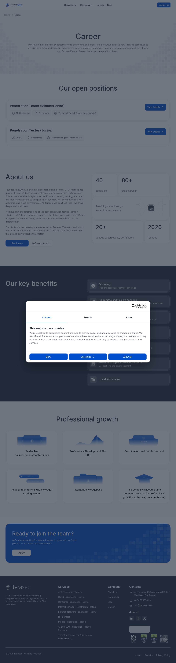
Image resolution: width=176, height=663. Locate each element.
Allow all (127, 356)
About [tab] (129, 317)
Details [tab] (88, 317)
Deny (48, 356)
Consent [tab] (46, 317)
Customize (86, 356)
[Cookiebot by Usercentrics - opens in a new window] (135, 306)
